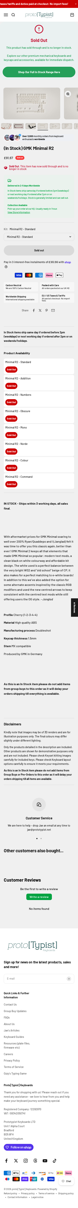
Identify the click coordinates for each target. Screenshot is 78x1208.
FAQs (7, 1017)
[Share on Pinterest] (46, 310)
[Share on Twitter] (40, 310)
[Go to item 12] (55, 126)
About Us (9, 1024)
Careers (8, 1054)
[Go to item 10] (30, 126)
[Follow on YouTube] (45, 1160)
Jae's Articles (12, 1030)
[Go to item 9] (18, 126)
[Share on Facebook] (33, 310)
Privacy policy (28, 1193)
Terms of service (46, 1193)
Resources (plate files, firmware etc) (17, 1045)
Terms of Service (14, 1066)
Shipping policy (66, 1193)
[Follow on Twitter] (16, 1160)
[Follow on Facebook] (6, 1160)
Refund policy (10, 1193)
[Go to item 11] (42, 126)
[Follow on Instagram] (25, 1160)
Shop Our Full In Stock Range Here (39, 72)
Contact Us (10, 1004)
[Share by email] (53, 310)
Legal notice (37, 1197)
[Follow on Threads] (35, 1160)
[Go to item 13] (67, 126)
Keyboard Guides (14, 1036)
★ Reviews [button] (74, 607)
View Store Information (19, 212)
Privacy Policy (12, 1060)
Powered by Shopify (47, 1189)
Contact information (17, 1197)
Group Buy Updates (15, 1011)
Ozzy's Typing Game (15, 1073)
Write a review (39, 897)
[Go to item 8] (6, 126)
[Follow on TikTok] (54, 1160)
